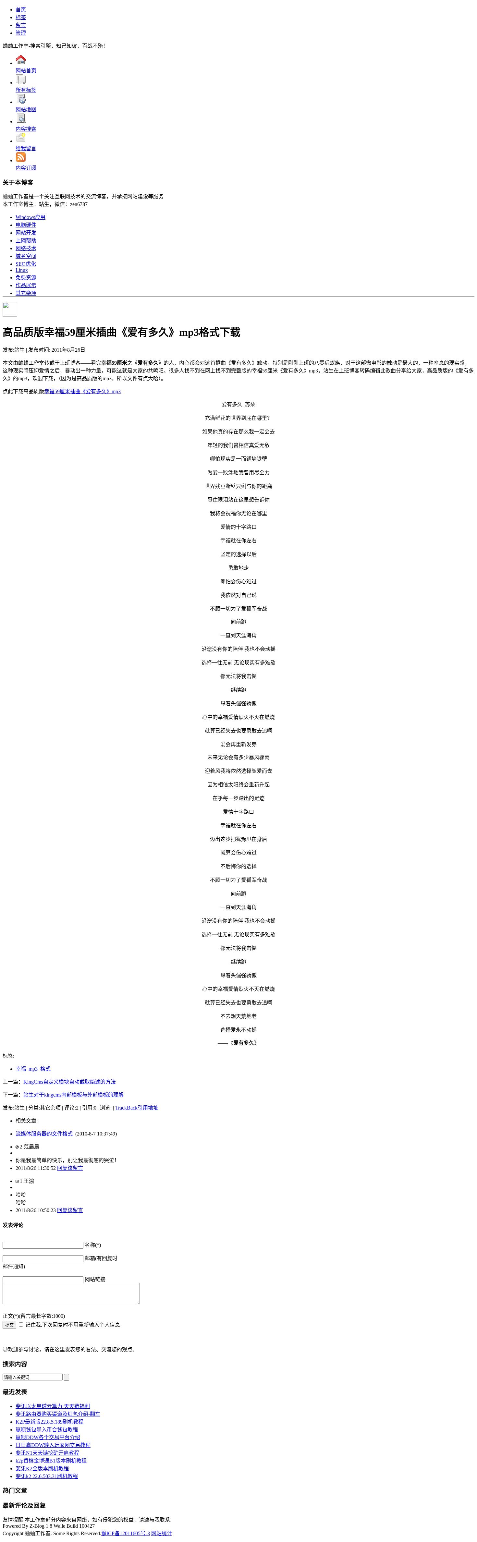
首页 (21, 9)
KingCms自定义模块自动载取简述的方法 (69, 1082)
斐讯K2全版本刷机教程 (42, 1468)
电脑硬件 (26, 225)
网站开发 (26, 233)
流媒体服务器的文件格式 (44, 1133)
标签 (21, 17)
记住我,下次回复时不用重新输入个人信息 (72, 1325)
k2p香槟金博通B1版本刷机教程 (51, 1460)
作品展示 (26, 285)
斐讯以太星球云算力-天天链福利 (53, 1406)
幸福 (21, 1069)
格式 (45, 1069)
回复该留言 (70, 1168)
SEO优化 (26, 264)
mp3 (33, 1069)
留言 (21, 25)
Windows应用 (30, 217)
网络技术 (26, 248)
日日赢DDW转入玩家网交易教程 (53, 1445)
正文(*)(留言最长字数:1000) (34, 1316)
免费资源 (26, 277)
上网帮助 (26, 240)
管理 (21, 33)
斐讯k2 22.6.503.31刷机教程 (47, 1476)
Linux (22, 270)
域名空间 (26, 256)
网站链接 (95, 1279)
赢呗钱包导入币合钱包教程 (47, 1429)
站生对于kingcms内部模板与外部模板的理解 (73, 1095)
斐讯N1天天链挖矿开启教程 (47, 1453)
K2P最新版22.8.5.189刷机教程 (49, 1422)
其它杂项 (26, 293)
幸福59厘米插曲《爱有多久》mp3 (82, 391)
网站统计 (161, 1533)
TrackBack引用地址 (136, 1108)
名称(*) (93, 1245)
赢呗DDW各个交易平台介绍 (48, 1437)
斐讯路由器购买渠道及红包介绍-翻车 (58, 1414)
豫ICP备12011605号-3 (125, 1533)
